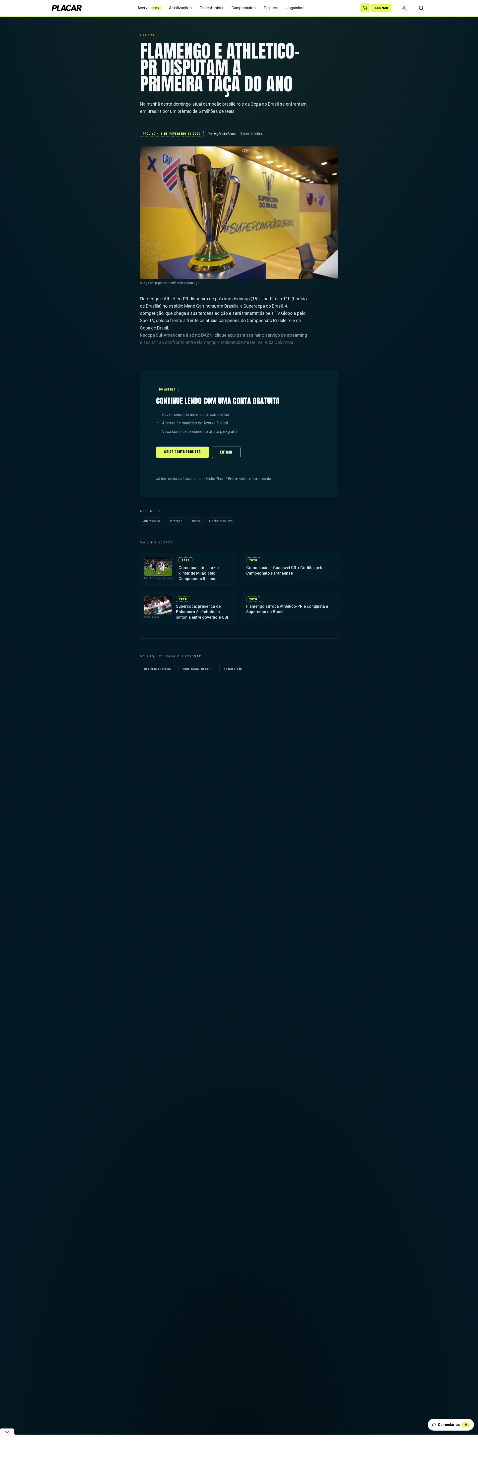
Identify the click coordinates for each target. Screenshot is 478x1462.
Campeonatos (244, 7)
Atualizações (180, 7)
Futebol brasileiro (221, 521)
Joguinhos (295, 7)
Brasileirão (233, 669)
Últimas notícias (157, 669)
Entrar (226, 452)
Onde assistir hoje (197, 669)
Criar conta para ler (182, 452)
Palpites (271, 7)
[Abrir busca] (421, 8)
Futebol (196, 521)
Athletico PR (151, 521)
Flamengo (175, 521)
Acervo (148, 7)
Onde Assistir (212, 7)
